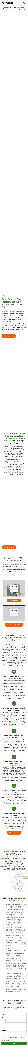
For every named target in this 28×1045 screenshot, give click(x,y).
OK (14, 1043)
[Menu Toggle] (20, 3)
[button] (24, 3)
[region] (14, 1038)
